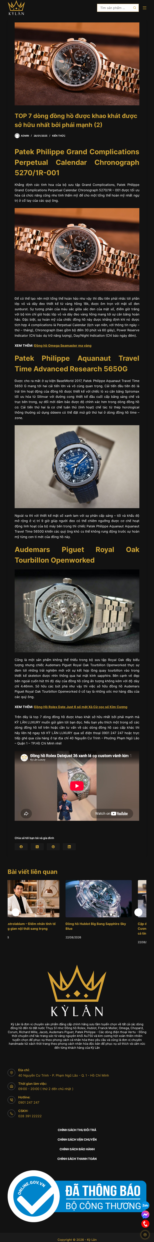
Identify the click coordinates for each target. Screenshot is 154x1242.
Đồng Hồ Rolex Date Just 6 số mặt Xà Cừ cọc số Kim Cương (80, 707)
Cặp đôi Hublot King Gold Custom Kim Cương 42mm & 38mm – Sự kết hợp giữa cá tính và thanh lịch (112, 928)
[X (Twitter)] (37, 846)
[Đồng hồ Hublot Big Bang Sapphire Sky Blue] (41, 898)
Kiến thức (58, 135)
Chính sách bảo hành (77, 1149)
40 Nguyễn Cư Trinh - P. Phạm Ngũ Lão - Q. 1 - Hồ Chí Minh (63, 1075)
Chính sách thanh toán (77, 1159)
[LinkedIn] (69, 846)
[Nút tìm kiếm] (135, 8)
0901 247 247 (28, 1102)
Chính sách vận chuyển (77, 1139)
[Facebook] (21, 846)
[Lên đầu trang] (145, 1235)
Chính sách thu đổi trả (77, 1130)
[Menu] (144, 8)
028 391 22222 (30, 1116)
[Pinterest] (53, 846)
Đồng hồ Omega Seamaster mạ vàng (62, 345)
